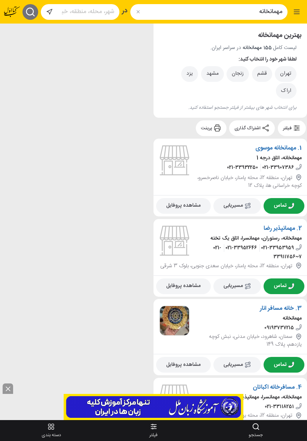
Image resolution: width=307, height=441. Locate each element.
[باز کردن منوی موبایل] (297, 12)
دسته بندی (51, 435)
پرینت (207, 128)
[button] (103, 182)
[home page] (12, 11)
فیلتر (288, 128)
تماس (280, 205)
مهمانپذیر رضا (279, 228)
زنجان (238, 73)
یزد (189, 73)
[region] (77, 221)
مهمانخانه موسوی (275, 148)
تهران (285, 73)
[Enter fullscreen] (11, 68)
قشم (262, 73)
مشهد (212, 73)
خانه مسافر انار (277, 309)
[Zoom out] (11, 49)
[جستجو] (30, 12)
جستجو (256, 435)
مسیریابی (233, 205)
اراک (286, 90)
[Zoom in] (11, 34)
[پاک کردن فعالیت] (138, 12)
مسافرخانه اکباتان (274, 387)
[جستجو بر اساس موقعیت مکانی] (49, 12)
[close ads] (8, 388)
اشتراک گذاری (248, 128)
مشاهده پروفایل (183, 205)
